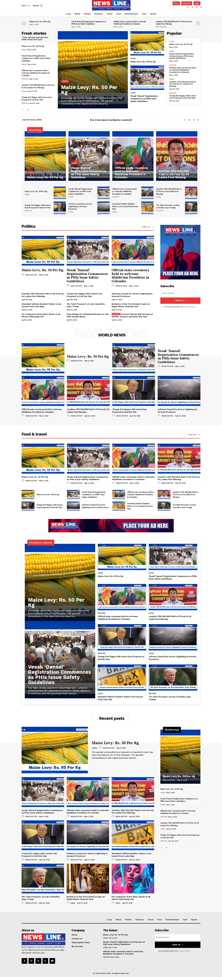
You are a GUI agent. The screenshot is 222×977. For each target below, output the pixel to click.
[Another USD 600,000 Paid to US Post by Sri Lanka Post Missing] (176, 156)
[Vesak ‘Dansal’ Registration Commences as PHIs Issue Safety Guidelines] (147, 78)
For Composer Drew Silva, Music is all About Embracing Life (41, 315)
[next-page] (198, 23)
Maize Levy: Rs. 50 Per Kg (39, 21)
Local (24, 50)
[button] (38, 5)
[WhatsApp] (201, 7)
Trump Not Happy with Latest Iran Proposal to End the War (37, 98)
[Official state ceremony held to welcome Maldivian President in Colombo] (133, 156)
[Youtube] (52, 961)
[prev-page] (24, 23)
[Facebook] (188, 7)
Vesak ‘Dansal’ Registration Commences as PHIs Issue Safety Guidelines (88, 22)
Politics (25, 79)
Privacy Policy (189, 307)
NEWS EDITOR (31, 275)
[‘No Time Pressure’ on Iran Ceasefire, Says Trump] (191, 208)
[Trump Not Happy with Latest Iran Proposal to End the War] (60, 208)
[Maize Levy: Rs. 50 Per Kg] (93, 69)
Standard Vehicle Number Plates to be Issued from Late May (125, 206)
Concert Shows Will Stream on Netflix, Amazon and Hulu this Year (132, 315)
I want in (179, 300)
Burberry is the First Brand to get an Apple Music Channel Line (131, 305)
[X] (197, 7)
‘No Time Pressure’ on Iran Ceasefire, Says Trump (167, 206)
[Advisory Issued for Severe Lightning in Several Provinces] (103, 208)
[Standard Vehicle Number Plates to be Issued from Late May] (147, 208)
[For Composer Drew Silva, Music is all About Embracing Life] (133, 878)
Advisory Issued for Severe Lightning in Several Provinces (80, 206)
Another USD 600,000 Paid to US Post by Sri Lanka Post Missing (174, 22)
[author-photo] (23, 274)
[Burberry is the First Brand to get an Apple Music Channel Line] (88, 878)
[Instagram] (192, 7)
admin (72, 903)
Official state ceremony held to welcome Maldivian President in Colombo (130, 22)
